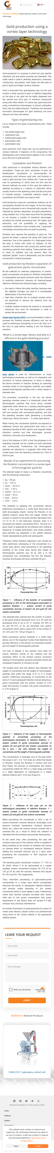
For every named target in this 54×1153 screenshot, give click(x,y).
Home (6, 1111)
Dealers (7, 1121)
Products (7, 1116)
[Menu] (8, 9)
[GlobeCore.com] (7, 4)
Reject (16, 1146)
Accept (38, 1146)
